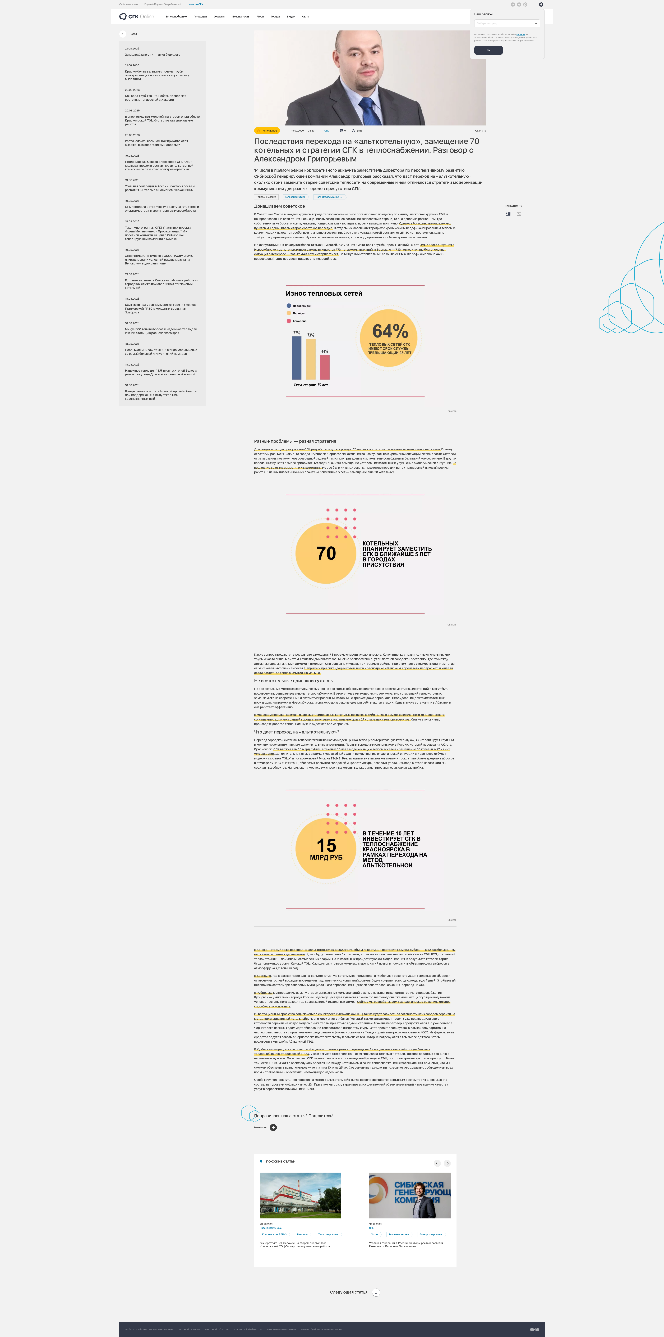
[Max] (525, 4)
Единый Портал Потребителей (162, 4)
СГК (326, 130)
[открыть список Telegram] (519, 4)
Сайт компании (128, 4)
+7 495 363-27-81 (220, 1329)
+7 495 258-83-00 (192, 1329)
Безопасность (240, 16)
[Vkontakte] (513, 4)
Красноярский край (271, 1228)
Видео (290, 16)
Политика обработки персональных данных (321, 1329)
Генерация (200, 16)
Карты (305, 16)
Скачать (480, 130)
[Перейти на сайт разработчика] (534, 1329)
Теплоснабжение (176, 16)
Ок (488, 50)
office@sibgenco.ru (253, 1329)
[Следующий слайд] (447, 1163)
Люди (260, 16)
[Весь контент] (508, 214)
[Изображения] (519, 214)
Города (275, 16)
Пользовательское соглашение (281, 1329)
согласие (521, 34)
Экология (219, 16)
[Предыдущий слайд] (437, 1163)
